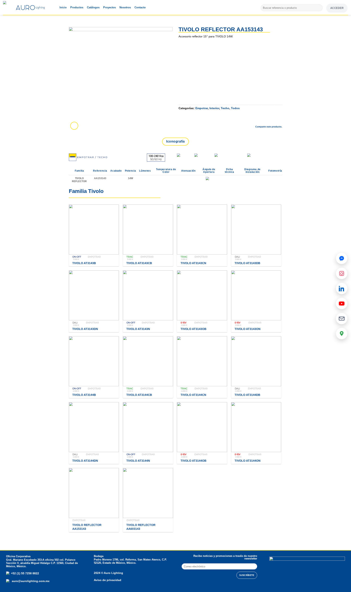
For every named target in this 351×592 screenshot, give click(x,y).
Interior (214, 108)
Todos (235, 108)
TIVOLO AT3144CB (139, 394)
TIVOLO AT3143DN (85, 329)
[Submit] (318, 7)
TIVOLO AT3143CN (193, 263)
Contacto (140, 7)
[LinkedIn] (341, 288)
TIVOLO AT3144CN (193, 394)
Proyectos (109, 7)
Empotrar (201, 108)
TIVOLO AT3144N (138, 460)
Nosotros (125, 7)
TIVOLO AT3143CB (139, 263)
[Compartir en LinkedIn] (279, 119)
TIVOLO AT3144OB (193, 460)
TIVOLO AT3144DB (247, 394)
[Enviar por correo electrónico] (268, 119)
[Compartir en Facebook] (247, 119)
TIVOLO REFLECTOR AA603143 (140, 526)
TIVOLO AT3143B (84, 263)
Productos (76, 7)
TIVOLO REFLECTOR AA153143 (86, 526)
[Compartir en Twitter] (257, 119)
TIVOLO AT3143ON (247, 329)
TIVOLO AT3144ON (247, 460)
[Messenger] (341, 258)
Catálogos (93, 7)
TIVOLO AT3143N (138, 329)
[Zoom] (74, 126)
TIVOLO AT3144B (84, 394)
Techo (225, 108)
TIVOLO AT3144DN (85, 460)
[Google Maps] (341, 333)
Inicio (63, 7)
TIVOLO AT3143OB (193, 329)
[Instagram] (341, 273)
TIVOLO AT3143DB (247, 263)
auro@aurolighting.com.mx (30, 581)
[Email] (341, 318)
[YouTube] (341, 303)
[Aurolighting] (11, 7)
